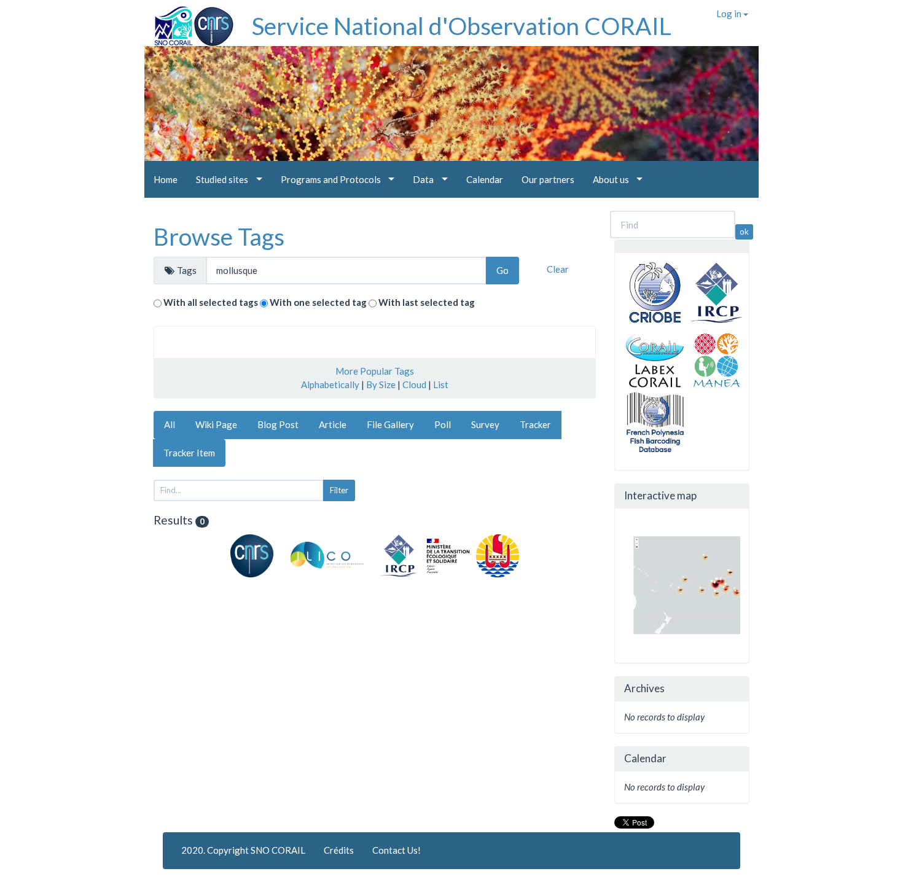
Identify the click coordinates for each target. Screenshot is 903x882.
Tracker (535, 424)
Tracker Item (189, 452)
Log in (729, 13)
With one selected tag (318, 302)
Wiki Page (216, 424)
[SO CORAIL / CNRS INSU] (188, 21)
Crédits (339, 850)
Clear (558, 269)
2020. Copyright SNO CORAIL (243, 850)
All (169, 424)
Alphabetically (330, 384)
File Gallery (390, 424)
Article (332, 424)
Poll (442, 424)
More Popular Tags (374, 371)
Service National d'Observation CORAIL (461, 26)
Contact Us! (396, 850)
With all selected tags (210, 302)
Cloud (414, 384)
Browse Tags (219, 236)
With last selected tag (426, 302)
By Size (381, 384)
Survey (485, 424)
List (440, 384)
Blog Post (278, 424)
